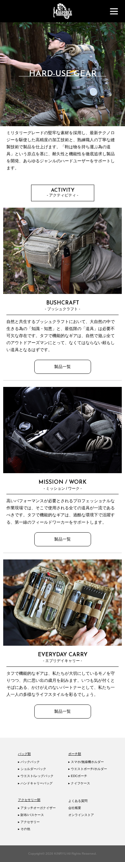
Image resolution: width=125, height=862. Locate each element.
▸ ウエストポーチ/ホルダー (87, 769)
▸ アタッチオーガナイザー (37, 808)
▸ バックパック (29, 762)
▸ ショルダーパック (32, 769)
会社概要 (74, 808)
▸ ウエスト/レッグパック (36, 776)
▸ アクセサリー (29, 822)
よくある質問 (78, 801)
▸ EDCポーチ (77, 776)
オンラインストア (81, 815)
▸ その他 (24, 829)
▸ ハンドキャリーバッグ (35, 783)
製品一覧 (62, 366)
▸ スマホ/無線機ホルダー (86, 762)
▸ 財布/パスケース (31, 815)
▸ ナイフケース (79, 783)
